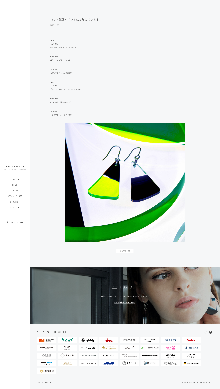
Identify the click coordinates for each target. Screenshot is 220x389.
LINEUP (15, 190)
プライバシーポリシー (44, 382)
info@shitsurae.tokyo (124, 302)
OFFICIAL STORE (15, 196)
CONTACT (15, 207)
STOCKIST (14, 201)
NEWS (14, 185)
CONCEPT (15, 179)
